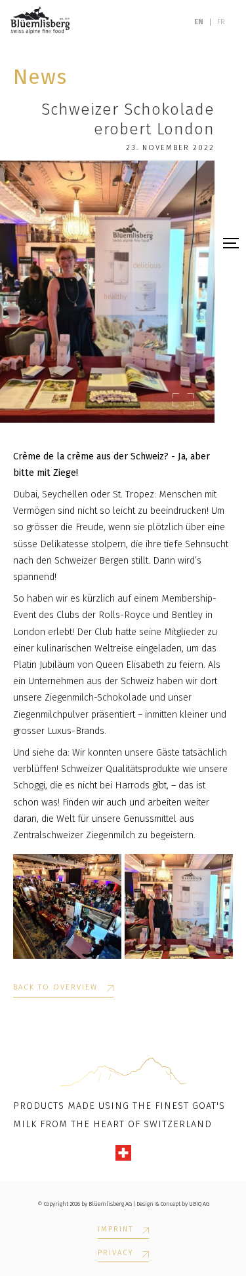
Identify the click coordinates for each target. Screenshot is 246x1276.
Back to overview (55, 987)
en (198, 22)
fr (221, 22)
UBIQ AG (199, 1204)
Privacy (115, 1253)
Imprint (115, 1229)
